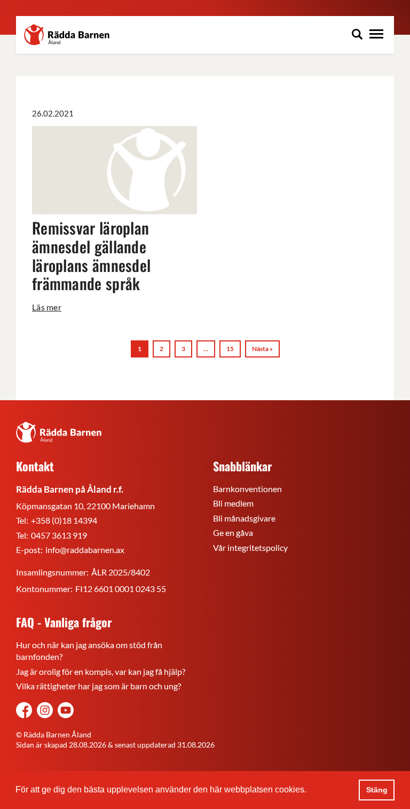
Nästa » (262, 349)
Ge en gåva (233, 532)
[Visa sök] (357, 35)
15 (230, 349)
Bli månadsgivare (244, 518)
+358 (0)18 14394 (64, 520)
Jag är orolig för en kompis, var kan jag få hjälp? (100, 671)
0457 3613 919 (59, 535)
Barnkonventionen (247, 489)
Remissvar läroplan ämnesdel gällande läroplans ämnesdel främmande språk (91, 255)
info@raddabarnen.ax (84, 549)
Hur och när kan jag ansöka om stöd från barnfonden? (89, 651)
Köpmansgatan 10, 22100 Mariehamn (85, 506)
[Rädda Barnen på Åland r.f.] (58, 432)
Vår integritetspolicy (250, 547)
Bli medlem (233, 503)
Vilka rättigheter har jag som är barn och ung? (98, 686)
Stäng (377, 789)
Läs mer (46, 307)
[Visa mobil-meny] (376, 35)
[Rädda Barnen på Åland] (45, 711)
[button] (310, 790)
